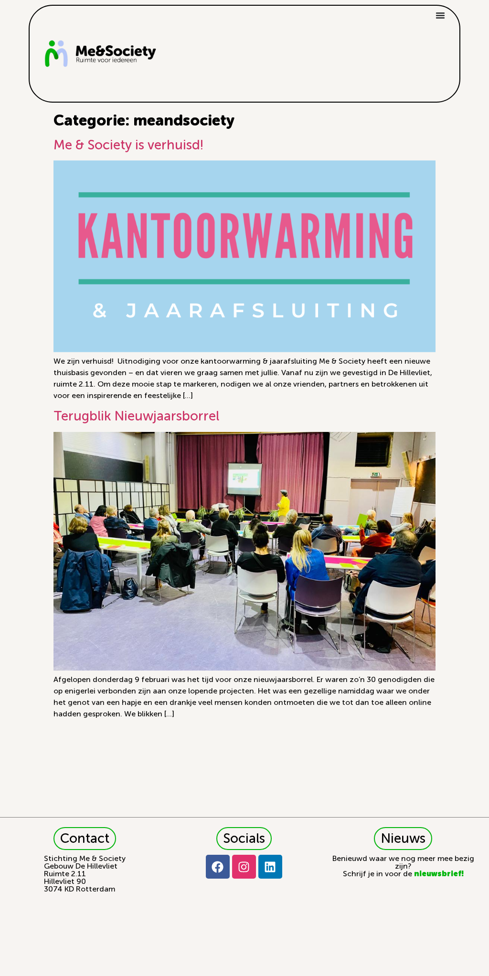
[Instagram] (244, 867)
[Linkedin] (270, 867)
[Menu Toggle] (440, 15)
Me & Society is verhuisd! (128, 145)
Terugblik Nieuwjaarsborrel (136, 416)
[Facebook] (218, 867)
